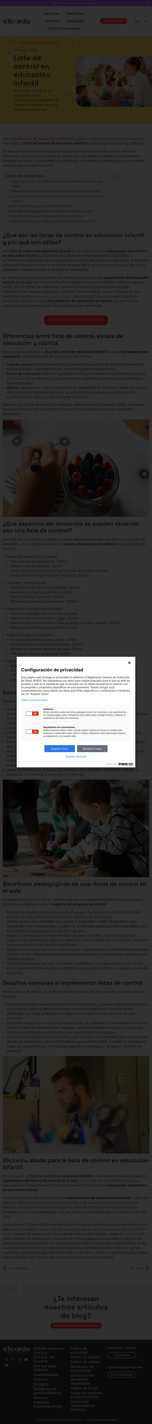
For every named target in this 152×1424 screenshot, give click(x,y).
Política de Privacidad (34, 700)
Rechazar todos (92, 748)
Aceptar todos (59, 748)
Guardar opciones (76, 756)
